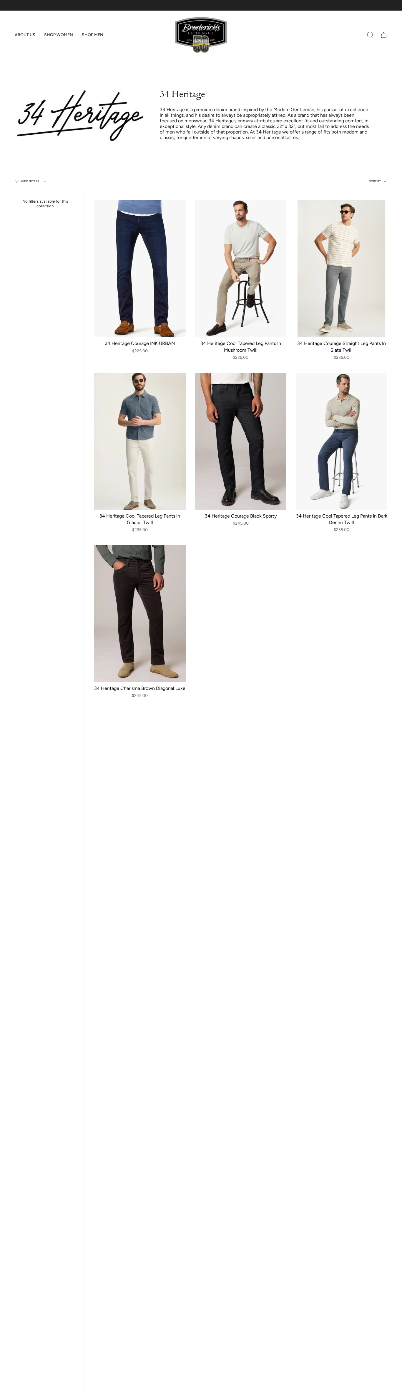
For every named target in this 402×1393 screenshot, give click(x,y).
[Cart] (384, 35)
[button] (25, 35)
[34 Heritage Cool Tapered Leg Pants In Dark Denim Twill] (341, 441)
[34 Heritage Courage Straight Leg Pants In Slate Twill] (341, 268)
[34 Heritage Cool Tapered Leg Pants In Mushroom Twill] (241, 268)
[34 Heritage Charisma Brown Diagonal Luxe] (140, 613)
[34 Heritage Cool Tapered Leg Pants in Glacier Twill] (140, 441)
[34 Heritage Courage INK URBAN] (140, 268)
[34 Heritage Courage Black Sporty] (241, 441)
